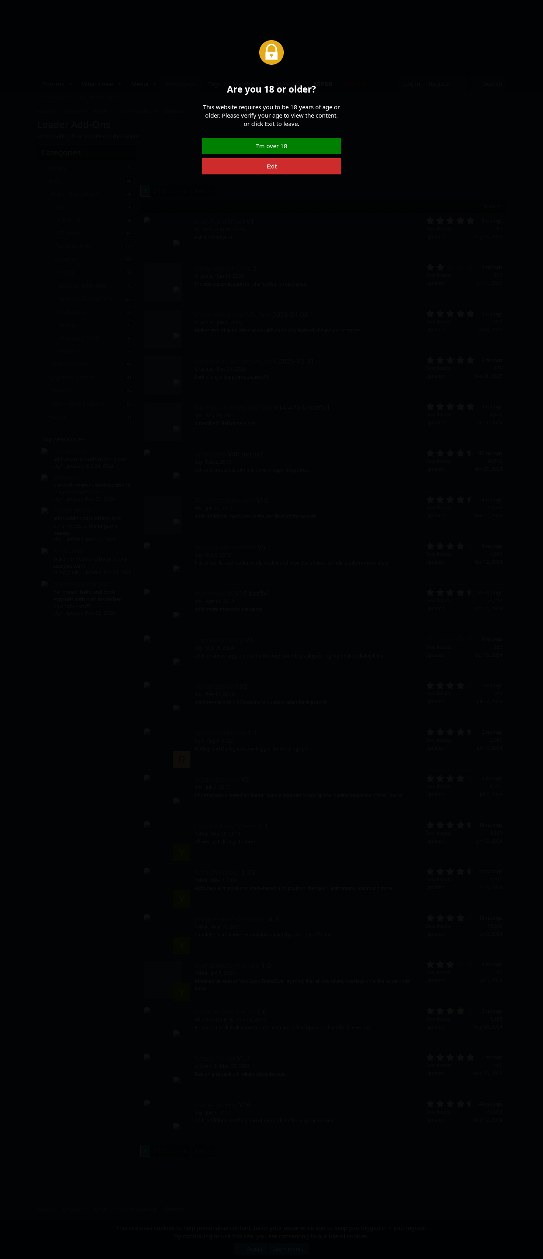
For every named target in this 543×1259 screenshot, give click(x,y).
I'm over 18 (271, 146)
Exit (272, 166)
